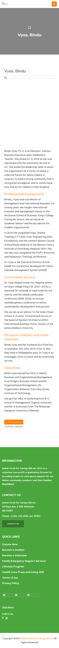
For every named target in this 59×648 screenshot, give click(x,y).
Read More (8, 484)
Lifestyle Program (13, 566)
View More (8, 607)
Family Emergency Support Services (24, 560)
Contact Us (13, 524)
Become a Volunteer (14, 555)
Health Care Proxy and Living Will (23, 572)
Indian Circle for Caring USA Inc (37, 638)
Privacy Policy (10, 583)
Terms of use (10, 577)
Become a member (13, 549)
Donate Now (10, 544)
